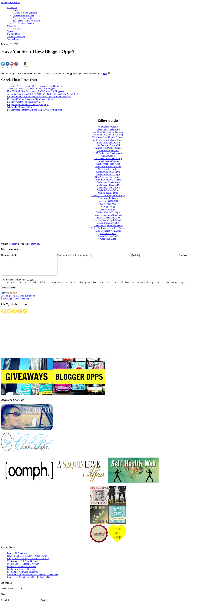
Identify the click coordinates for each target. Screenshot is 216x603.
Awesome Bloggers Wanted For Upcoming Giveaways (32, 574)
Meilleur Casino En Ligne (108, 171)
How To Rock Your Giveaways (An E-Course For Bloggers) (35, 91)
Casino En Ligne (108, 239)
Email (74, 255)
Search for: (6, 600)
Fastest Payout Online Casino (108, 148)
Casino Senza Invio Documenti (108, 215)
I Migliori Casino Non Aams (108, 166)
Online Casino (108, 156)
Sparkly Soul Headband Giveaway (23, 564)
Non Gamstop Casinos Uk (108, 145)
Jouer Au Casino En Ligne (108, 217)
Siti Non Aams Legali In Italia (108, 220)
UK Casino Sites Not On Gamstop (108, 137)
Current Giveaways (16, 36)
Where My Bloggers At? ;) (19, 107)
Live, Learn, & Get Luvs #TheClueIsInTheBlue (29, 577)
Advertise (17, 28)
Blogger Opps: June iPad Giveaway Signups (27, 104)
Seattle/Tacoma (14, 39)
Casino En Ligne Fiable (108, 150)
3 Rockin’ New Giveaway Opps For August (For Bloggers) (34, 86)
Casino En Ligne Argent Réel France (108, 228)
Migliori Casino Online (108, 190)
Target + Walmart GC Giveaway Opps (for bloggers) (31, 88)
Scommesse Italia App (108, 198)
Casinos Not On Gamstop (25, 12)
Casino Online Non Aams (108, 164)
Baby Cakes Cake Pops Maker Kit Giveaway (28, 558)
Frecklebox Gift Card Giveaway (22, 566)
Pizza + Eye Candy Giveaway (15, 298)
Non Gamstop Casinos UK (108, 185)
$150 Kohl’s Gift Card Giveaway (22, 571)
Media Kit (11, 26)
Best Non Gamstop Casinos (108, 177)
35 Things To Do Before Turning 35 (18, 295)
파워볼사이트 (108, 206)
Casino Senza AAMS (108, 236)
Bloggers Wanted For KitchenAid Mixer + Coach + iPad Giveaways (39, 96)
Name (8, 255)
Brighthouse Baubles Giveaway (22, 569)
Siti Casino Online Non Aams (27, 20)
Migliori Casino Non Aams (108, 231)
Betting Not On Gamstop (108, 142)
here (105, 73)
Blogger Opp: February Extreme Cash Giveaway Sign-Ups (34, 110)
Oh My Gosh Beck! (10, 2)
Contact (16, 10)
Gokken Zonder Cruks (23, 15)
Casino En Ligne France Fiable (108, 225)
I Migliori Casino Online (108, 193)
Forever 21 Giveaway (17, 553)
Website (135, 255)
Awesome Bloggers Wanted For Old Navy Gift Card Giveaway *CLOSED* (42, 94)
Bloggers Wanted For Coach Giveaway (25, 102)
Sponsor (11, 31)
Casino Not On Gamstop (108, 129)
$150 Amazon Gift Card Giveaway (23, 561)
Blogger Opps (13, 34)
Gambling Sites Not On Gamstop (108, 132)
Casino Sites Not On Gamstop (108, 179)
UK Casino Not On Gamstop (108, 153)
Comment (183, 255)
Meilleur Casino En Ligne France (108, 140)
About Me (12, 7)
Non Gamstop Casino (108, 169)
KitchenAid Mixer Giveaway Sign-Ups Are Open (30, 99)
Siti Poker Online (108, 233)
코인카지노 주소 (108, 203)
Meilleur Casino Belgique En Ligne (108, 195)
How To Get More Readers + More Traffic (27, 556)
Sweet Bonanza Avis (108, 201)
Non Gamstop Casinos (23, 18)
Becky (14, 244)
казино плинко (108, 209)
